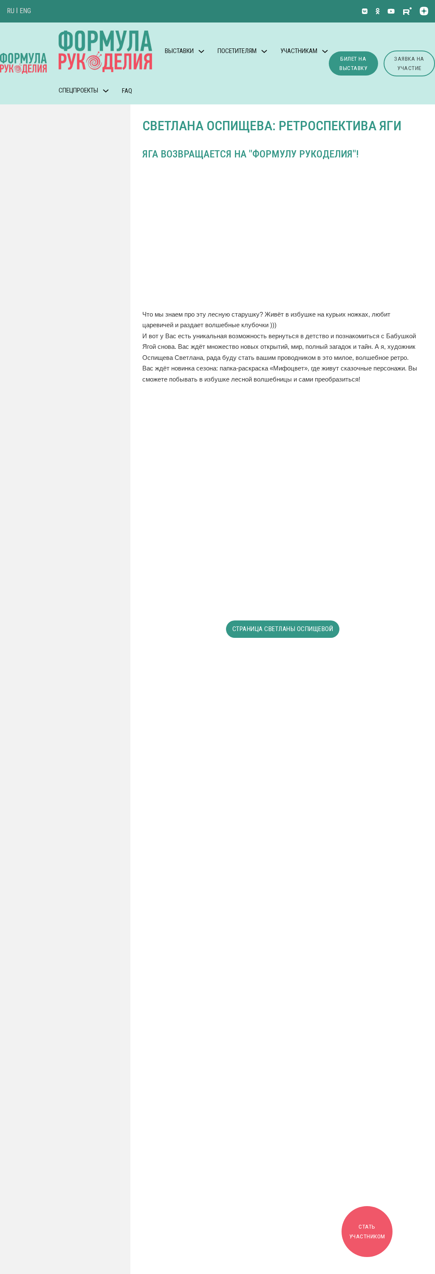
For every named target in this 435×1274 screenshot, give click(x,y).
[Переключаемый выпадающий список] (201, 51)
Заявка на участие (409, 63)
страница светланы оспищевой (282, 629)
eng (25, 11)
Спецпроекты (78, 90)
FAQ (127, 91)
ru (10, 11)
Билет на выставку (353, 63)
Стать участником (367, 1231)
